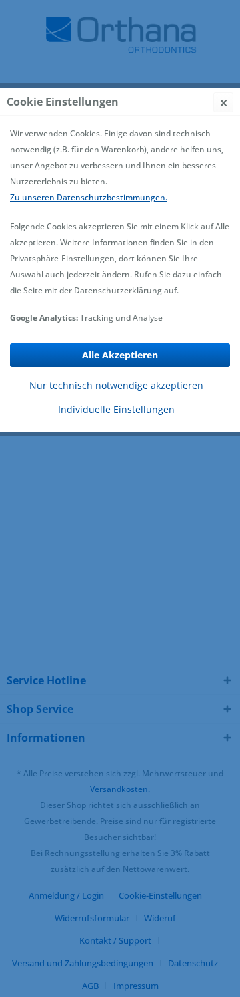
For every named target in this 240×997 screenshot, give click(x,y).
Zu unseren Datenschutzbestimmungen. (88, 197)
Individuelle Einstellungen (116, 409)
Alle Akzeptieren (120, 355)
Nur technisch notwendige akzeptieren (116, 385)
